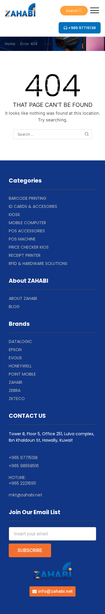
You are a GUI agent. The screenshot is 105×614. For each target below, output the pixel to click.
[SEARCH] (87, 134)
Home (10, 43)
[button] (74, 10)
